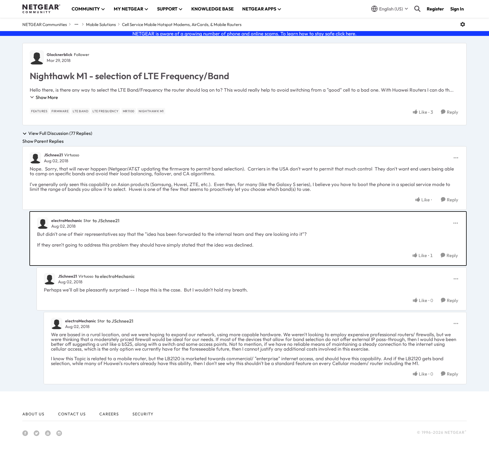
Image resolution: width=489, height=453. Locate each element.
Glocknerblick (59, 55)
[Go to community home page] (41, 8)
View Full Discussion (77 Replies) (60, 133)
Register (435, 9)
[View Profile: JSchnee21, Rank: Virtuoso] (35, 157)
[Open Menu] (463, 24)
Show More (47, 97)
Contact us (72, 414)
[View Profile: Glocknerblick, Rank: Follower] (37, 57)
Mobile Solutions (101, 24)
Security (142, 414)
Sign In (457, 9)
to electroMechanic (115, 276)
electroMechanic (66, 221)
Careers (109, 414)
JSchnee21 (53, 155)
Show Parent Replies (43, 141)
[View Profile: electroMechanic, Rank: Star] (42, 223)
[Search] (417, 8)
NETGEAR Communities (44, 24)
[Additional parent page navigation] (76, 24)
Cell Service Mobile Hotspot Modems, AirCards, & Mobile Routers (181, 24)
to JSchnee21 (106, 220)
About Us (33, 414)
